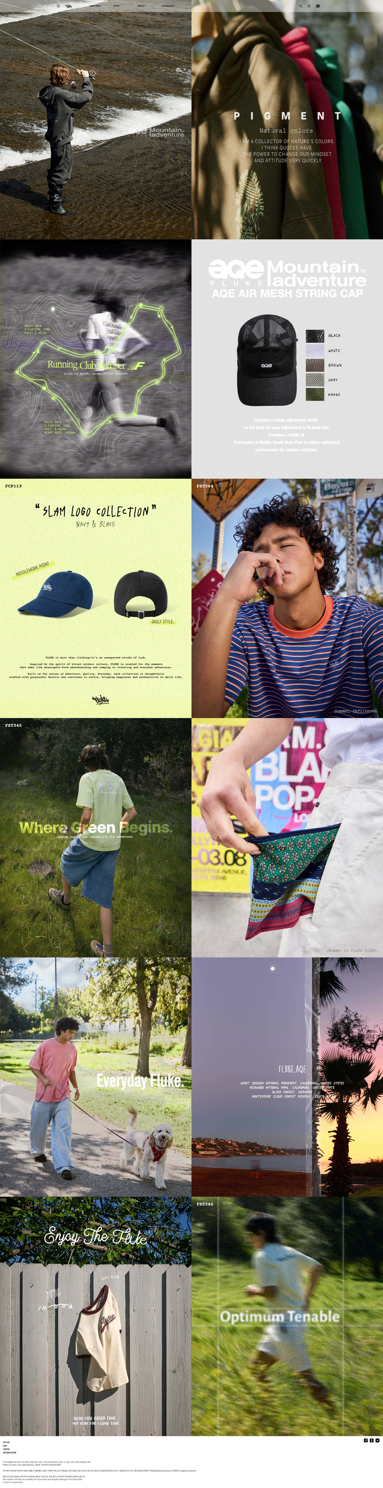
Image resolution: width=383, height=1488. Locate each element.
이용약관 (6, 1449)
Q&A (5, 1445)
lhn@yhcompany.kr (163, 1470)
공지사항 (6, 1442)
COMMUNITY (168, 6)
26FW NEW (95, 6)
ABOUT (141, 6)
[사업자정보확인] (106, 1470)
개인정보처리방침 (9, 1452)
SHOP (116, 6)
